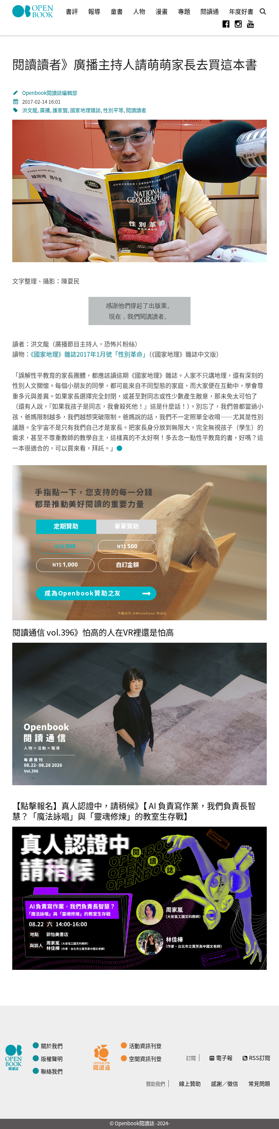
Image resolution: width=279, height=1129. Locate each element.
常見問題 (259, 1083)
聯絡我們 (52, 1071)
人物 (139, 11)
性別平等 (113, 110)
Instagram (238, 24)
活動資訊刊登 (145, 1046)
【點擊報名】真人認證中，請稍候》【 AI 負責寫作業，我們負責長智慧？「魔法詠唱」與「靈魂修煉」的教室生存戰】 (134, 810)
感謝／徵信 (224, 1083)
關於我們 (52, 1046)
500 (132, 546)
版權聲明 (52, 1059)
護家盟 (60, 110)
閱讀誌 (15, 1057)
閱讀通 (209, 11)
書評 (72, 11)
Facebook (226, 24)
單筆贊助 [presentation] (126, 526)
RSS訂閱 (259, 1058)
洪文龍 (29, 110)
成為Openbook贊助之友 (83, 593)
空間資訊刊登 (145, 1059)
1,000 (70, 565)
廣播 (45, 110)
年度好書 (241, 11)
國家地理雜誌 (85, 110)
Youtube (250, 24)
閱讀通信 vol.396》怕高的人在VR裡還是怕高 (93, 632)
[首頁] (33, 11)
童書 (117, 11)
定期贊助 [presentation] (66, 526)
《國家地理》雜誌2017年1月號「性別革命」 (90, 354)
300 (70, 546)
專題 (184, 11)
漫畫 (161, 11)
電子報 (224, 1058)
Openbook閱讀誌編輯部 (49, 92)
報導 (94, 11)
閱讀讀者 (136, 110)
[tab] (66, 527)
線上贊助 (190, 1083)
